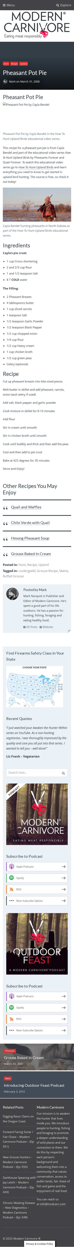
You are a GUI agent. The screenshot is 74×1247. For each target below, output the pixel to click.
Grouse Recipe (47, 571)
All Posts (31, 627)
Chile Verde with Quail (30, 522)
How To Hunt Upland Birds (36, 167)
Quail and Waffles (26, 507)
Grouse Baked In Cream (31, 553)
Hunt (6, 63)
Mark (12, 81)
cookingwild (27, 571)
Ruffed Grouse (13, 576)
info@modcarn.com (53, 1204)
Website (47, 627)
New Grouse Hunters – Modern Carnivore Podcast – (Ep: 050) (17, 1162)
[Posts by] (6, 81)
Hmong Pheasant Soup (30, 538)
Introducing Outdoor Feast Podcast (34, 1085)
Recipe (14, 63)
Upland (23, 63)
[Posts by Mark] (12, 595)
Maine (63, 571)
